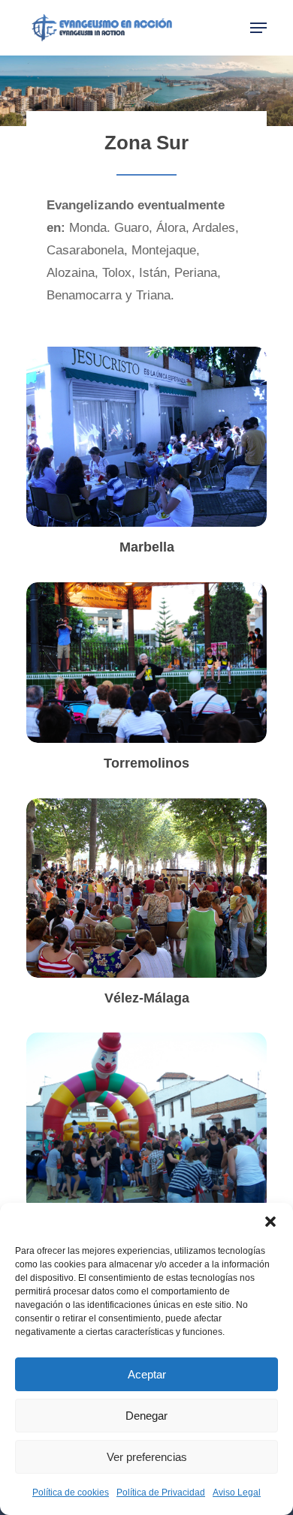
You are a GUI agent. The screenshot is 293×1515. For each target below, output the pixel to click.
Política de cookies (70, 1492)
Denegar (146, 1415)
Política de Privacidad (160, 1492)
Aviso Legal (237, 1492)
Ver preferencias (147, 1456)
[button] (270, 1221)
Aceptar (147, 1374)
